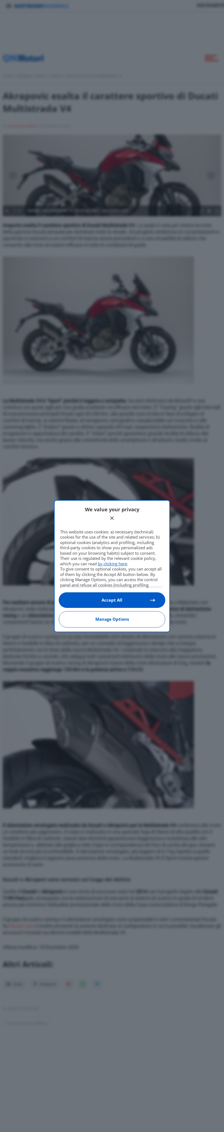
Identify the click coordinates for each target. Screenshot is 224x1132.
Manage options (112, 619)
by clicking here (112, 563)
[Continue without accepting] (112, 518)
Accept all (112, 600)
